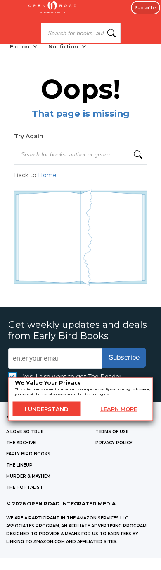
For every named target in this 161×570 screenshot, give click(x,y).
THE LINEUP (19, 465)
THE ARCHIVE (21, 442)
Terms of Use (111, 431)
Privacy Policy (114, 442)
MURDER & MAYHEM (28, 476)
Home (47, 175)
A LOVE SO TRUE (24, 431)
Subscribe (145, 7)
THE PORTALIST (24, 487)
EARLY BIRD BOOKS (28, 454)
